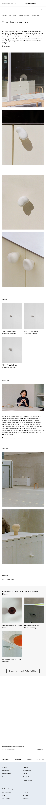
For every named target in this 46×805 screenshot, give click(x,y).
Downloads (26, 777)
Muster (4, 777)
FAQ (3, 795)
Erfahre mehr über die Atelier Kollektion (23, 671)
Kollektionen (12, 15)
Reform (42, 10)
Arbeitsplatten (6, 773)
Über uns (25, 767)
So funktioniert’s (7, 792)
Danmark (29, 759)
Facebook (26, 798)
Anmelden (40, 749)
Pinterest (25, 792)
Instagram (26, 789)
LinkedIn (25, 795)
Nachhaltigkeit (27, 770)
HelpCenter (5, 798)
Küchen (4, 15)
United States (18, 759)
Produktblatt (9, 579)
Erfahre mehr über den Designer (12, 438)
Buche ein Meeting (7, 789)
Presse (25, 773)
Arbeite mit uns (27, 780)
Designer (4, 767)
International (5, 759)
